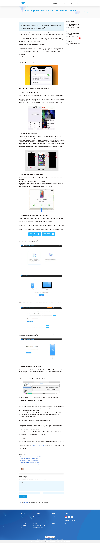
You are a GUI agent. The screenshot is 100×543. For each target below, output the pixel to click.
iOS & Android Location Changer (39, 525)
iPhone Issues (67, 13)
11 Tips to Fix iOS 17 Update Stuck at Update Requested (29, 462)
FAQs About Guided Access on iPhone (74, 44)
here (59, 541)
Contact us (23, 518)
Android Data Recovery (37, 518)
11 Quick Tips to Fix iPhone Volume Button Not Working (29, 464)
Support (63, 3)
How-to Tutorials (55, 521)
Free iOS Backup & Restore (38, 527)
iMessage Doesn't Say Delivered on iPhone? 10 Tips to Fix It (30, 460)
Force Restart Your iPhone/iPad (74, 31)
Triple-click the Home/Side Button (73, 28)
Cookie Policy (23, 529)
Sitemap (53, 523)
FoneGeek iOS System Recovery (47, 220)
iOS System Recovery (37, 523)
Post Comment (23, 496)
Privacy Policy (23, 521)
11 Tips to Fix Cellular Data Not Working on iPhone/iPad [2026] (30, 456)
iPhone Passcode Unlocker (38, 521)
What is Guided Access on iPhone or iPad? (73, 25)
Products (55, 3)
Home (21, 502)
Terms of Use (23, 525)
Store (71, 3)
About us (23, 516)
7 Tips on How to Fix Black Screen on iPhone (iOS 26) (29, 458)
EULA (22, 527)
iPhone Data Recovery (37, 516)
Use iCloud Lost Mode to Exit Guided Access (73, 34)
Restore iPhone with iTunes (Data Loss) (73, 40)
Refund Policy (23, 523)
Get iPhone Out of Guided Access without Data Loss (74, 37)
